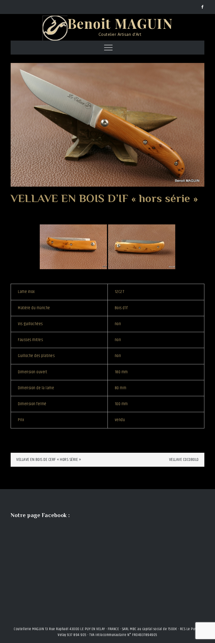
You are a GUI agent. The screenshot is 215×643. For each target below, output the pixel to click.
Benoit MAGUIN (120, 23)
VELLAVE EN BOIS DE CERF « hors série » (48, 459)
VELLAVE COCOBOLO (184, 459)
